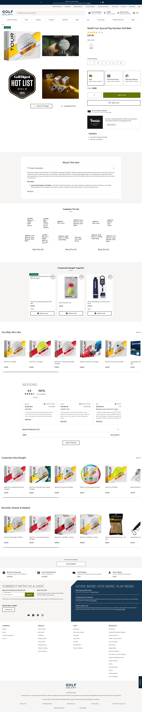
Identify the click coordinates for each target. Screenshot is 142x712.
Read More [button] (30, 191)
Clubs (26, 20)
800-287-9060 (89, 699)
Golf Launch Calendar (103, 7)
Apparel (38, 20)
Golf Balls (65, 20)
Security (111, 670)
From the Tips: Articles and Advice (117, 654)
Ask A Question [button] (115, 435)
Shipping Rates (112, 648)
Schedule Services (78, 7)
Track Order (132, 7)
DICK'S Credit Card (113, 635)
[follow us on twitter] (33, 615)
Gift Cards (123, 7)
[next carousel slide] (100, 2)
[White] (91, 46)
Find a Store (115, 7)
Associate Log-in (71, 704)
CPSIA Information (113, 673)
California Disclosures (59, 708)
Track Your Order (113, 642)
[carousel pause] (103, 2)
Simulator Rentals (42, 638)
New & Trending (12, 20)
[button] (41, 106)
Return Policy (112, 645)
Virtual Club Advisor (43, 648)
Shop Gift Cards (94, 592)
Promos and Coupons (78, 632)
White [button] (32, 309)
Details (79, 576)
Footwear (51, 20)
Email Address (7, 592)
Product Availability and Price (116, 657)
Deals (133, 20)
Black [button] (89, 309)
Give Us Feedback (113, 677)
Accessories (101, 20)
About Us (4, 629)
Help (139, 7)
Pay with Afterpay (77, 648)
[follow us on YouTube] (28, 615)
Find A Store (76, 638)
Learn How (108, 112)
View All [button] (138, 332)
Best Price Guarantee (114, 651)
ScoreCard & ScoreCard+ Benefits (117, 632)
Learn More (10, 576)
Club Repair (41, 635)
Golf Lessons (41, 632)
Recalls (110, 664)
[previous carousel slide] (41, 2)
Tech (88, 20)
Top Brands (76, 635)
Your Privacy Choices (118, 704)
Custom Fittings (42, 629)
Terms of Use (23, 704)
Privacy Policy (95, 704)
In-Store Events (41, 642)
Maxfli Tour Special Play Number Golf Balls (41, 303)
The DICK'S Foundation (7, 635)
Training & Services (118, 20)
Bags (77, 20)
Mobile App (76, 629)
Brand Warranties (113, 667)
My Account (112, 629)
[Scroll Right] (116, 413)
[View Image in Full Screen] (22, 45)
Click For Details (50, 595)
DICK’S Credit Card (57, 7)
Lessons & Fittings (90, 7)
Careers (4, 632)
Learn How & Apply (120, 609)
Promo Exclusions (113, 661)
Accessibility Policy (47, 704)
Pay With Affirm (77, 645)
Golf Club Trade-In (42, 651)
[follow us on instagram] (42, 615)
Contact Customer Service (115, 638)
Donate (114, 576)
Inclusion (4, 638)
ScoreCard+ (68, 7)
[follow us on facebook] (38, 615)
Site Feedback (83, 708)
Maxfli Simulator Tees (65, 303)
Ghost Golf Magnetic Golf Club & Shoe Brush (99, 303)
